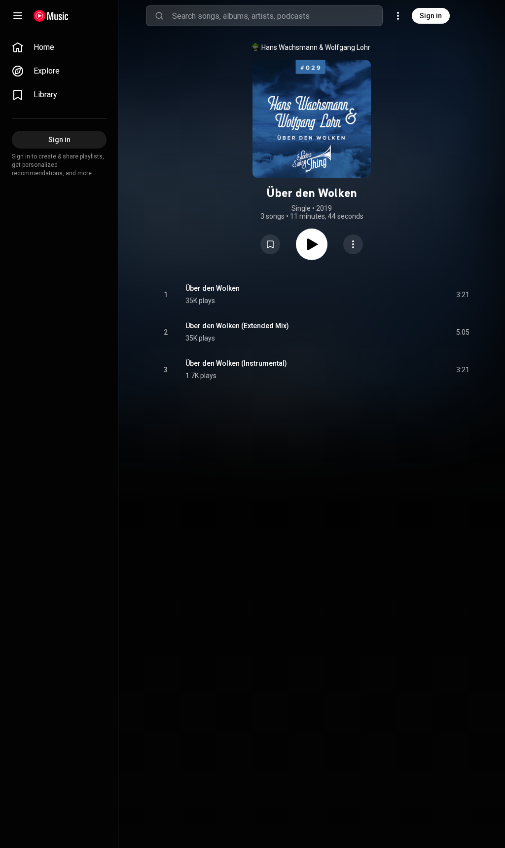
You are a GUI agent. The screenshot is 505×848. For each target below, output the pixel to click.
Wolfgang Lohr (347, 47)
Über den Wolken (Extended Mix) (237, 326)
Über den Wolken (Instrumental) (236, 363)
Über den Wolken (212, 288)
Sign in (431, 16)
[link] (59, 47)
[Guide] (18, 16)
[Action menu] (353, 244)
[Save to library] (270, 244)
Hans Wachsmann (289, 47)
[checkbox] (463, 295)
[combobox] (277, 16)
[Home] (51, 16)
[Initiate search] (159, 16)
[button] (270, 244)
